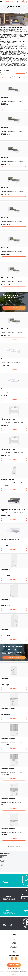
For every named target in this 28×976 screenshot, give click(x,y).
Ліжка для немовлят (14, 947)
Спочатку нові (5, 77)
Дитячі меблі (14, 946)
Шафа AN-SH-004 (8, 678)
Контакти (14, 942)
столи (1, 865)
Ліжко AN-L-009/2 (8, 449)
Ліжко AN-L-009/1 (8, 419)
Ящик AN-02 (5, 389)
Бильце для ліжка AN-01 (10, 539)
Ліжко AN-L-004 (7, 188)
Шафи (14, 951)
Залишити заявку (14, 307)
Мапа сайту (14, 974)
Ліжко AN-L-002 (7, 127)
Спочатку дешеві (14, 77)
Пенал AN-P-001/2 (8, 738)
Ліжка (14, 943)
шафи (1, 868)
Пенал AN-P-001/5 (8, 828)
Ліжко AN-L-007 (7, 278)
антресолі (2, 860)
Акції (14, 939)
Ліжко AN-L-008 (7, 329)
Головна (14, 934)
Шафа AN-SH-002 (7, 599)
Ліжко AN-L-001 (7, 97)
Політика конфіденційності (14, 973)
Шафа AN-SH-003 (7, 629)
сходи (1, 857)
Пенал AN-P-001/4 (8, 798)
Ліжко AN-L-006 (7, 248)
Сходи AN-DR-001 (7, 479)
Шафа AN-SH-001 (7, 569)
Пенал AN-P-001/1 (8, 708)
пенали (2, 864)
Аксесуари (14, 952)
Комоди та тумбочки (14, 950)
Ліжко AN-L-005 (7, 218)
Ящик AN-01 (5, 359)
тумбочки (2, 866)
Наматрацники (14, 948)
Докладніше (13, 258)
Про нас (14, 935)
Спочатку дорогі (23, 77)
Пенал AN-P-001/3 (8, 768)
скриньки (2, 856)
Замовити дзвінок (14, 964)
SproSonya (14, 968)
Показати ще (14, 846)
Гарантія (14, 938)
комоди (2, 861)
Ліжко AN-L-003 (7, 157)
